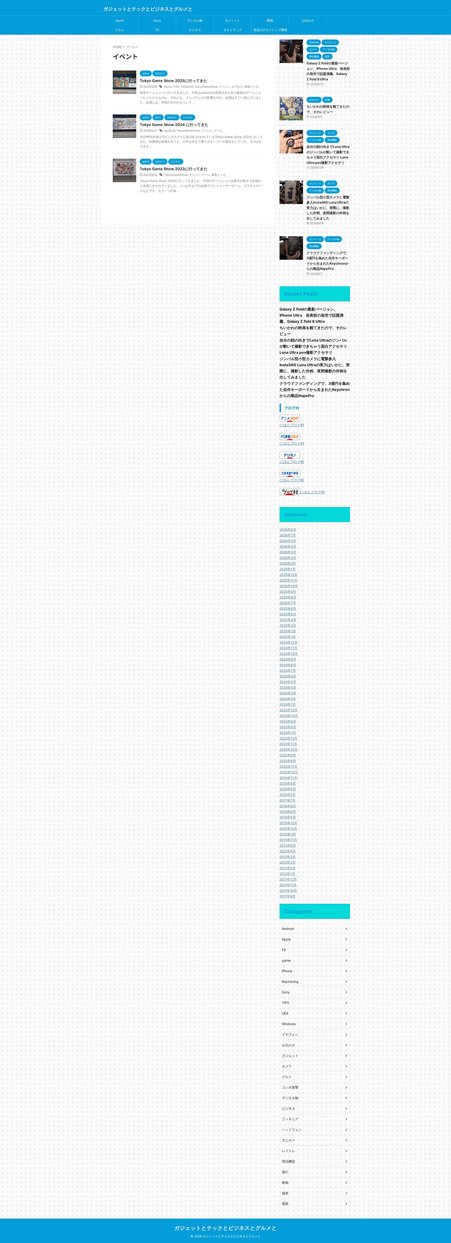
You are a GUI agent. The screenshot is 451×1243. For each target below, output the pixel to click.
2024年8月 (288, 665)
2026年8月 (288, 529)
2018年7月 (288, 795)
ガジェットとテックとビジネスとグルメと (148, 9)
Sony (157, 20)
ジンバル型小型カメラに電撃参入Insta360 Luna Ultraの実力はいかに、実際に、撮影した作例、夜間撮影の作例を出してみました (328, 207)
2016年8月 (288, 806)
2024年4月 (288, 687)
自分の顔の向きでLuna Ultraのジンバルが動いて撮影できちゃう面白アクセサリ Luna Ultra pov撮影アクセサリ (313, 346)
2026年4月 (288, 552)
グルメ (119, 30)
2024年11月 (288, 648)
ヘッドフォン (292, 1130)
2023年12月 (289, 710)
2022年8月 (288, 761)
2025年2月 (288, 631)
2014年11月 (288, 840)
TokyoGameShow (206, 86)
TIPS (285, 1003)
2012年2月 (287, 868)
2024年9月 (288, 659)
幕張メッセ (252, 86)
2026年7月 (288, 535)
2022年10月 (289, 749)
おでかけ (237, 86)
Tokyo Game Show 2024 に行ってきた (174, 124)
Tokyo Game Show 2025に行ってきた (173, 80)
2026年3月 (288, 558)
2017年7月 (287, 800)
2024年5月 (288, 682)
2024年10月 (289, 654)
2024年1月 (288, 704)
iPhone (287, 971)
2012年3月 (288, 862)
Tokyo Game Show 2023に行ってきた (173, 168)
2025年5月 (288, 614)
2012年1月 (287, 874)
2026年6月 (288, 541)
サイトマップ (232, 30)
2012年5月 (288, 857)
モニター (288, 1140)
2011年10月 (288, 891)
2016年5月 (288, 817)
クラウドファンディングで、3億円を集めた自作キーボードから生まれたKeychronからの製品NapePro (315, 389)
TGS (176, 86)
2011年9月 (287, 896)
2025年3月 (288, 625)
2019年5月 (288, 789)
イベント (224, 86)
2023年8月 (288, 727)
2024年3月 (288, 693)
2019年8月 (288, 783)
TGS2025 (186, 86)
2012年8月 (288, 851)
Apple (120, 20)
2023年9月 (288, 721)
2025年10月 (289, 586)
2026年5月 (288, 546)
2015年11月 (288, 828)
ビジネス (195, 30)
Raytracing (290, 981)
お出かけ (308, 20)
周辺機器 (288, 1161)
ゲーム (218, 130)
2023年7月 (288, 733)
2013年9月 (288, 845)
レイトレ (288, 1151)
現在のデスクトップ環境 (270, 30)
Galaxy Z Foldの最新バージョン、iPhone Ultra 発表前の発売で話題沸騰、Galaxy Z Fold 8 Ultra (311, 315)
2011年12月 (288, 879)
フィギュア (290, 1119)
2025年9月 (288, 592)
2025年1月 (288, 637)
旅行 (285, 1172)
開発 (270, 20)
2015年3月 (288, 834)
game (286, 960)
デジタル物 (194, 20)
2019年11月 (288, 778)
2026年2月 (288, 563)
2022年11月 (288, 744)
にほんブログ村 (292, 425)
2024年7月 (288, 671)
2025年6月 (288, 608)
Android (288, 929)
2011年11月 (288, 885)
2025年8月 (288, 597)
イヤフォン (290, 1034)
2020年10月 (289, 772)
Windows (289, 1024)
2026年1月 (288, 569)
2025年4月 (288, 620)
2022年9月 (288, 755)
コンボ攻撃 (290, 1087)
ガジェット (232, 20)
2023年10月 (289, 716)
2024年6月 (288, 676)
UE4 (285, 1013)
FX (157, 30)
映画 (285, 1182)
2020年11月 (288, 766)
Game (168, 86)
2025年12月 (289, 575)
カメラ (287, 1066)
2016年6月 (288, 812)
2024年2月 (288, 699)
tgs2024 (169, 130)
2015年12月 (288, 823)
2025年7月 (288, 603)
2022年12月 (288, 738)
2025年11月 (288, 580)
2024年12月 (289, 642)
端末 (285, 1193)
